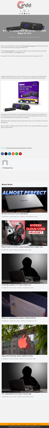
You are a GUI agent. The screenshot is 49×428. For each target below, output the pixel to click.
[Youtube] (24, 13)
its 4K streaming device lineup (28, 46)
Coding (11, 320)
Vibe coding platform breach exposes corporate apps (16, 394)
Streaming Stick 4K (9, 51)
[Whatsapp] (16, 153)
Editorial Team (13, 37)
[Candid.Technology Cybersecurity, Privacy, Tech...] (24, 5)
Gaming (14, 216)
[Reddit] (13, 153)
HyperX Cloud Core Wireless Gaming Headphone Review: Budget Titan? (22, 247)
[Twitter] (22, 13)
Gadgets (11, 216)
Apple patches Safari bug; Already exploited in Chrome (17, 356)
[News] (29, 13)
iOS (14, 358)
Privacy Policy (31, 424)
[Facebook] (20, 13)
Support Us (38, 424)
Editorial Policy (23, 424)
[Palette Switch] (20, 11)
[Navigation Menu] (24, 11)
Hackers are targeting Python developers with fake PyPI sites (19, 318)
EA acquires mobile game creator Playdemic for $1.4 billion (19, 148)
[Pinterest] (20, 153)
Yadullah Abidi (5, 216)
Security (14, 287)
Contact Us (16, 424)
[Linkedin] (27, 13)
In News (11, 287)
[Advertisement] (24, 67)
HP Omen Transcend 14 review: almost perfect (15, 214)
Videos (18, 216)
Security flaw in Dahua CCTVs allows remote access (16, 285)
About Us (10, 424)
